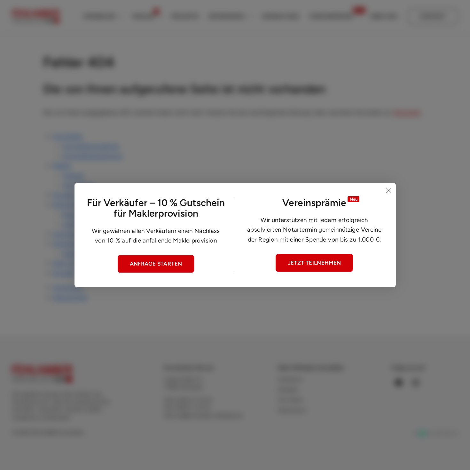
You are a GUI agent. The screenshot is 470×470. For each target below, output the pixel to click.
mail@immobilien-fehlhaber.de (208, 415)
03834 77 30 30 (194, 400)
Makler (143, 16)
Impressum (68, 287)
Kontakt (433, 16)
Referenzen (227, 16)
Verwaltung (280, 16)
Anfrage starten (156, 263)
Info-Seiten (290, 400)
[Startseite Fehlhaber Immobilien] (35, 16)
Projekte (185, 16)
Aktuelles (288, 390)
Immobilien (99, 16)
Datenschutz (70, 297)
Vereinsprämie (331, 16)
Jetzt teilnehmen (314, 262)
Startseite (407, 112)
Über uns (383, 16)
